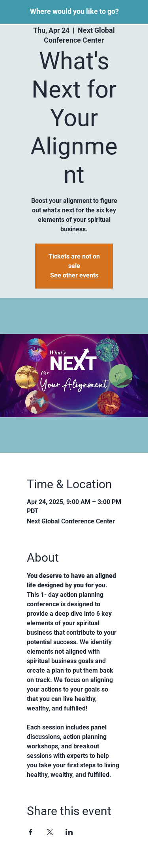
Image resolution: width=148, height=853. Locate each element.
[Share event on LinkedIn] (69, 832)
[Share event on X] (50, 832)
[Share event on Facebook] (30, 832)
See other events (74, 275)
